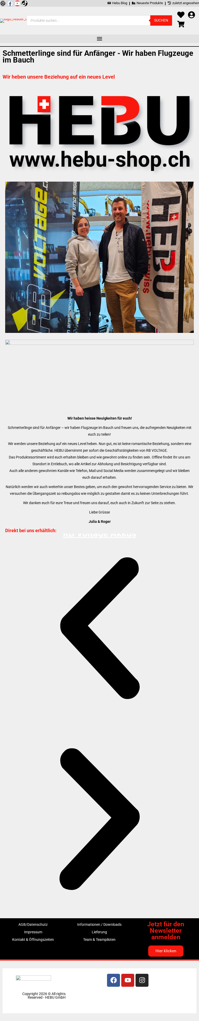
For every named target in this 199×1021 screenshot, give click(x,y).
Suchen (161, 20)
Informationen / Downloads (99, 924)
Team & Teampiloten (99, 939)
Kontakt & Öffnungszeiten (33, 939)
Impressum (33, 932)
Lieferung (99, 932)
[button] (99, 39)
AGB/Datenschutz (33, 924)
